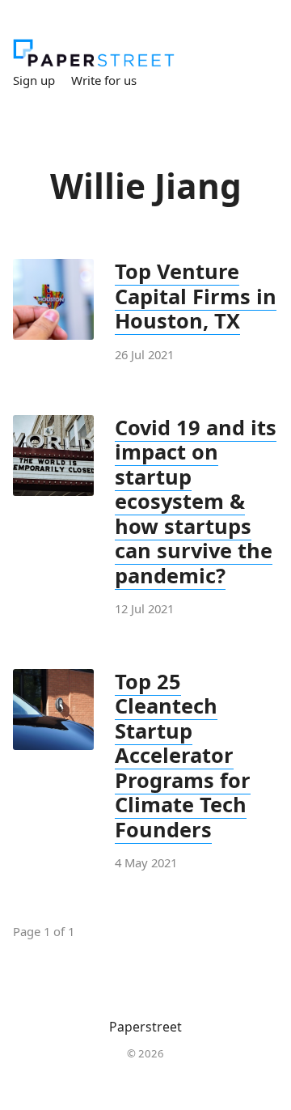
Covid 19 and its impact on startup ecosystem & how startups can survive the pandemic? (195, 501)
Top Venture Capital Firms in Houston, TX (195, 295)
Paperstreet (145, 1027)
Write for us (104, 80)
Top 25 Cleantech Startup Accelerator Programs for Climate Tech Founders (183, 755)
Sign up (34, 80)
